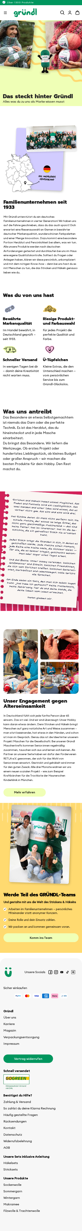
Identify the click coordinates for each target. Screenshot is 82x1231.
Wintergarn (11, 1198)
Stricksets (10, 1169)
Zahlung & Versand (17, 1102)
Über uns (9, 1017)
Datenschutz (12, 1134)
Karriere (9, 1024)
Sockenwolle (12, 1185)
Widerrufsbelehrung (17, 1141)
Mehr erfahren (24, 792)
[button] (5, 13)
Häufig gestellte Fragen (20, 1115)
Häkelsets (10, 1163)
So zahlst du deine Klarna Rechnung (29, 1108)
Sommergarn (12, 1191)
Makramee (11, 1204)
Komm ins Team (41, 938)
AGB (6, 1147)
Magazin (9, 1030)
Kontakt (9, 1128)
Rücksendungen (15, 1121)
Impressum (11, 1043)
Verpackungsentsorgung (21, 1037)
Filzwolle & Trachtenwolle (21, 1211)
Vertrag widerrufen (28, 1059)
